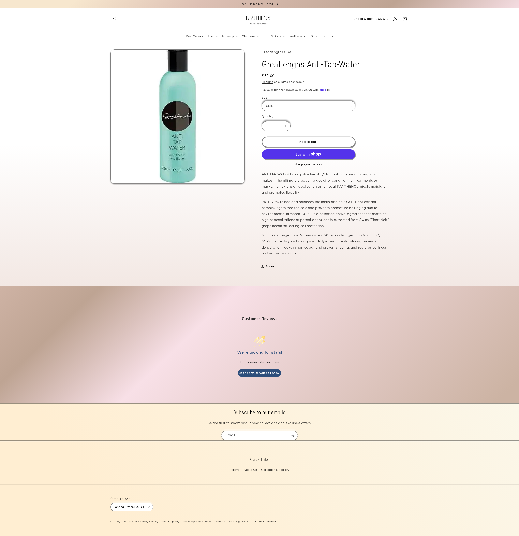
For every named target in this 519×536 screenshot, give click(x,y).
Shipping (267, 82)
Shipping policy (238, 522)
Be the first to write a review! (259, 373)
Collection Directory (275, 469)
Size (264, 97)
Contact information (264, 522)
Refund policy (170, 522)
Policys (234, 469)
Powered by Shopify (146, 521)
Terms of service (215, 522)
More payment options (309, 164)
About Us (250, 469)
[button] (115, 19)
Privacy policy (192, 522)
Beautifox (127, 521)
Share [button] (270, 266)
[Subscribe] (293, 435)
